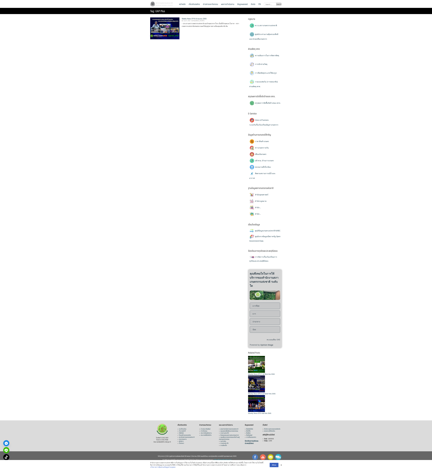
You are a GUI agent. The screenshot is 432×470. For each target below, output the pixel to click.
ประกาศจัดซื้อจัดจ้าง (206, 435)
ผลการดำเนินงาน (227, 4)
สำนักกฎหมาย (260, 201)
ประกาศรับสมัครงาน (206, 433)
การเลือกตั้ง (223, 445)
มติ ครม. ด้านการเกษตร (264, 161)
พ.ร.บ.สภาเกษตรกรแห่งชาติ (266, 25)
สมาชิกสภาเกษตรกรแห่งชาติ (187, 437)
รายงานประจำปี (224, 433)
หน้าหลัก (182, 4)
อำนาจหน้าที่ (182, 430)
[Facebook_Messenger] (6, 443)
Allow (274, 465)
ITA (259, 4)
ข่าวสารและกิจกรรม (210, 4)
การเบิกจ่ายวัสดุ (261, 64)
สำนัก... (258, 208)
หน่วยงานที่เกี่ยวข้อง (263, 167)
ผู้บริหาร (181, 441)
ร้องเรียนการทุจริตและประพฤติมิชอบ (252, 442)
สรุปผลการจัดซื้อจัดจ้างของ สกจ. (268, 103)
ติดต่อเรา (181, 443)
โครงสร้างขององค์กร (185, 435)
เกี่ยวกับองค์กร (194, 4)
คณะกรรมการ (183, 439)
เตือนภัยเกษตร (260, 154)
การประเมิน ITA (224, 443)
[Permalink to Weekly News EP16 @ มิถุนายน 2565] (164, 28)
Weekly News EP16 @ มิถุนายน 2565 (194, 18)
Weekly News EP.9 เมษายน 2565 (259, 413)
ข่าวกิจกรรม (204, 430)
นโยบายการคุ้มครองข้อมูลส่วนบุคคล (163, 467)
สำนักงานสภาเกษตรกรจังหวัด (272, 428)
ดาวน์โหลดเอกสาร (251, 437)
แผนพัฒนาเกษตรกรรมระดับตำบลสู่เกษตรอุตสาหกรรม (229, 438)
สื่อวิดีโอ (202, 20)
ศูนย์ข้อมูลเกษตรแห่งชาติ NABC (267, 231)
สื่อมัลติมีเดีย (249, 428)
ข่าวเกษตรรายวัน (262, 148)
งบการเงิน (223, 441)
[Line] (6, 450)
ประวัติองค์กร (182, 428)
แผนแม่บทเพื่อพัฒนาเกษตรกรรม (229, 430)
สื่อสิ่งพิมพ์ (249, 435)
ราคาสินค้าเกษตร (262, 141)
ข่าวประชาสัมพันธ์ (205, 428)
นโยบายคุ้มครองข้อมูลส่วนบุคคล (222, 459)
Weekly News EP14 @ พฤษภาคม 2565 (262, 394)
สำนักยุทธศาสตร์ (261, 195)
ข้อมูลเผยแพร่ (242, 4)
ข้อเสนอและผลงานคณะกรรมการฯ (229, 435)
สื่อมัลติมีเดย (196, 20)
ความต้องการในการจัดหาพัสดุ (267, 55)
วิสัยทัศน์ (181, 433)
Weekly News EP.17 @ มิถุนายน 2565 (261, 374)
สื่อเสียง (248, 433)
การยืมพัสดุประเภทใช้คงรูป (266, 73)
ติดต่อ (253, 4)
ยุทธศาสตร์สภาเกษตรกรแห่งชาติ (229, 428)
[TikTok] (6, 457)
